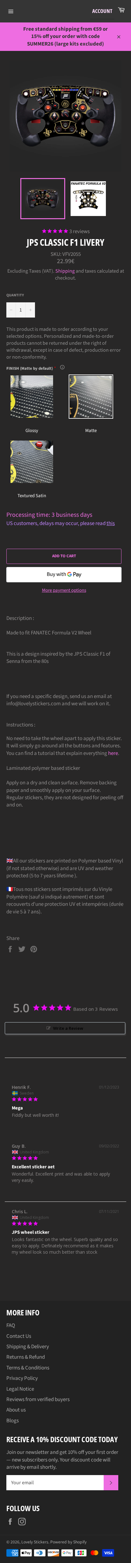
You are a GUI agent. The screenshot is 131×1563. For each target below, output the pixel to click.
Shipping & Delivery (27, 1346)
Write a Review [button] (68, 1028)
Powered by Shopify (68, 1542)
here (113, 753)
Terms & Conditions (27, 1368)
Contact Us (18, 1336)
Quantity (15, 295)
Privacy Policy (22, 1378)
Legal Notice (20, 1389)
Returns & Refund (25, 1357)
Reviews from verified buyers (38, 1399)
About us (16, 1410)
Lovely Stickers (34, 1542)
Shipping (65, 271)
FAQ (10, 1325)
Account (102, 11)
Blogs (12, 1420)
